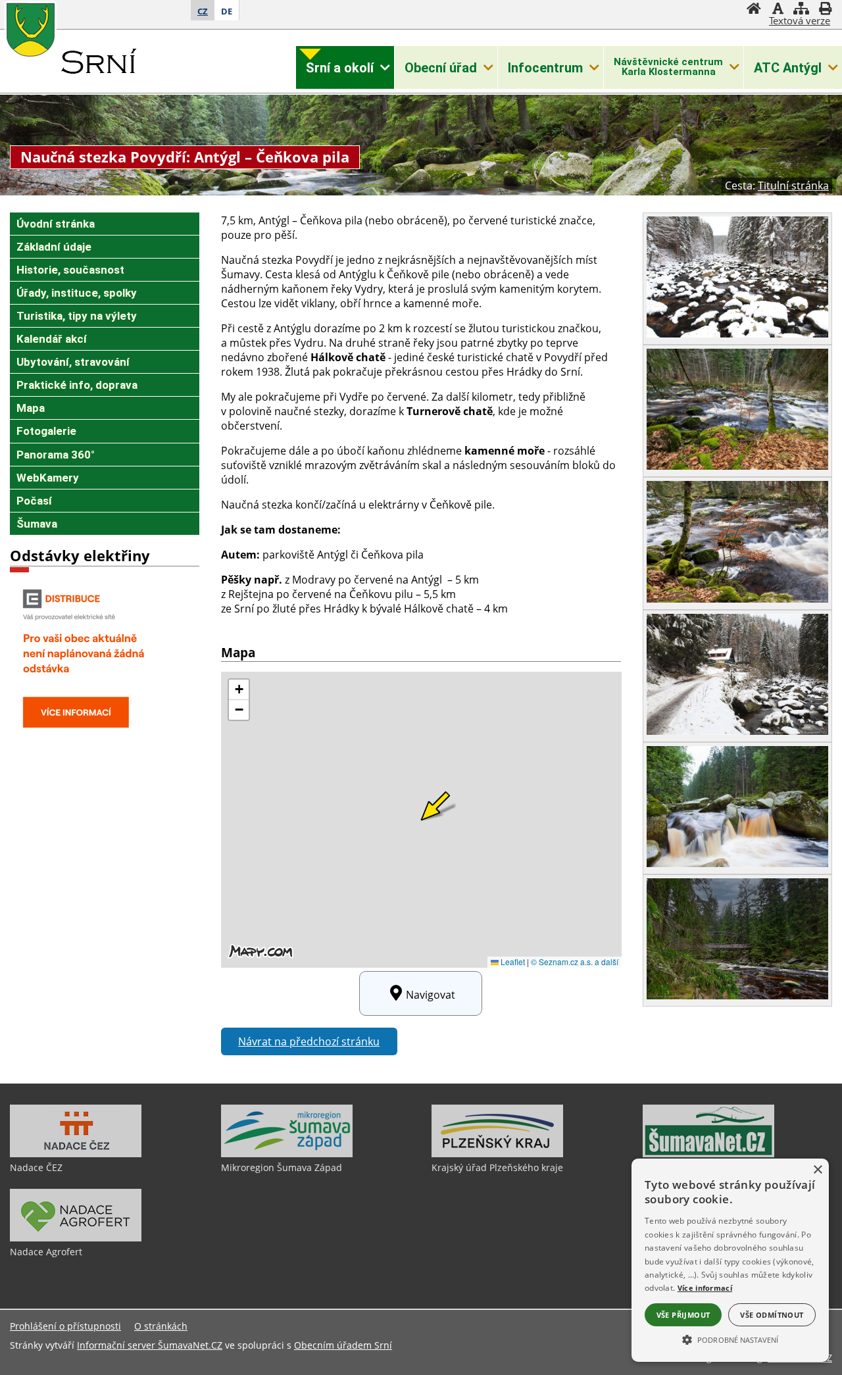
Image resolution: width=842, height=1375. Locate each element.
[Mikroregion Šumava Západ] (287, 1154)
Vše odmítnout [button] (771, 1315)
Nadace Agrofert (46, 1251)
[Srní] (95, 66)
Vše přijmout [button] (683, 1315)
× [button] (817, 1170)
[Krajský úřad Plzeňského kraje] (497, 1154)
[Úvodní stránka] (754, 10)
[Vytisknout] (825, 10)
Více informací (705, 1288)
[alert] (730, 1260)
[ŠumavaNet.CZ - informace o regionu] (708, 1154)
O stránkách (160, 1326)
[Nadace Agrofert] (75, 1238)
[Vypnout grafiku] (777, 10)
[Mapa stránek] (801, 10)
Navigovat (430, 995)
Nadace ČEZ (36, 1167)
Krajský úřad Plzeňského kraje (497, 1167)
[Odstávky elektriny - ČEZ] (92, 737)
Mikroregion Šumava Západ (281, 1167)
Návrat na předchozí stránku (309, 1041)
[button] (730, 1339)
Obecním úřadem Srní (343, 1345)
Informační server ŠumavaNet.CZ (149, 1345)
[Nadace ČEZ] (75, 1154)
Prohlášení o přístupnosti (65, 1326)
